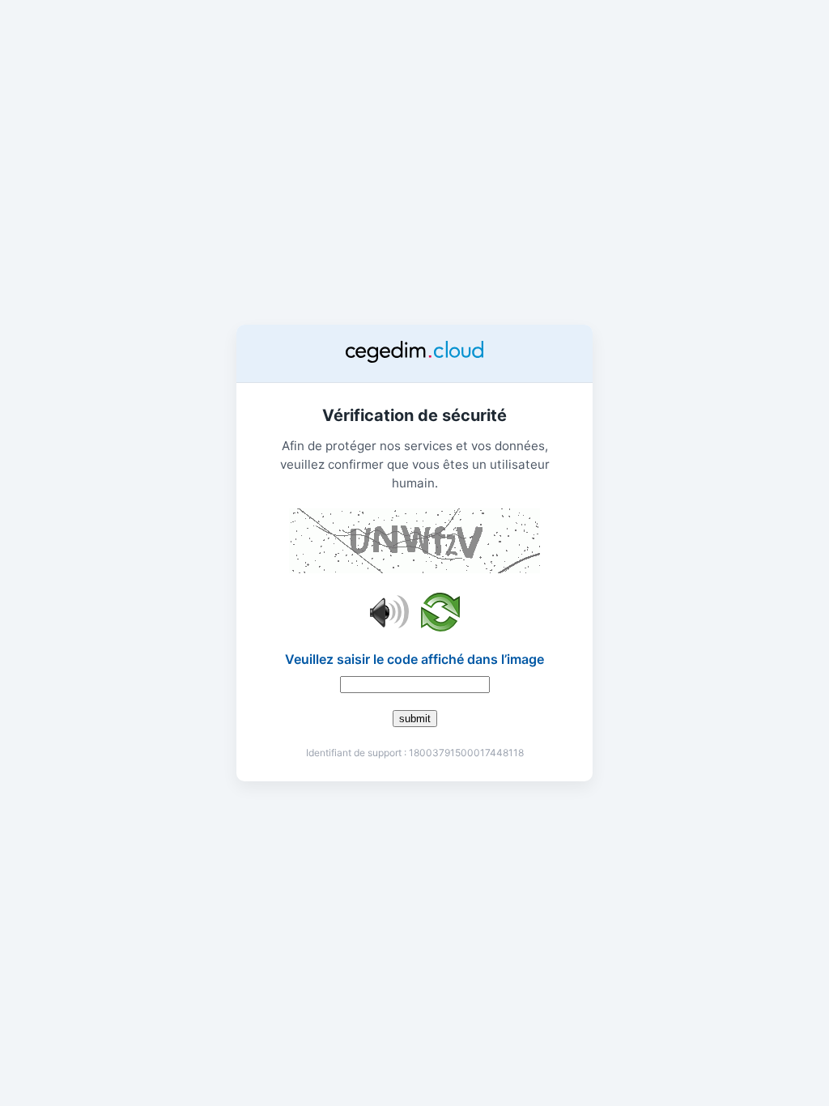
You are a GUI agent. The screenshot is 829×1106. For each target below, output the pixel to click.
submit (415, 719)
